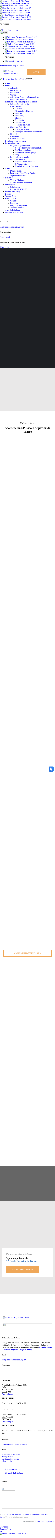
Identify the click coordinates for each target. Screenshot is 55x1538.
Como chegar (7, 1394)
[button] (21, 37)
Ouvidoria (4, 1527)
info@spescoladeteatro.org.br (12, 227)
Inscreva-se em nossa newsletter (15, 1444)
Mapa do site (7, 1461)
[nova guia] (9, 30)
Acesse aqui (5, 237)
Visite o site (4, 247)
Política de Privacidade (11, 1454)
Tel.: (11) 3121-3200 (8, 1398)
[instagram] (1, 217)
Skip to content (6, 65)
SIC (1, 1531)
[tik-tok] (9, 217)
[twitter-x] (8, 217)
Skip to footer (18, 65)
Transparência (7, 1456)
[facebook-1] (4, 217)
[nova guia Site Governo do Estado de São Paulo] (14, 1)
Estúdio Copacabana (46, 1521)
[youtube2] (6, 217)
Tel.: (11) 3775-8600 (8, 1425)
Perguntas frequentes (10, 1459)
